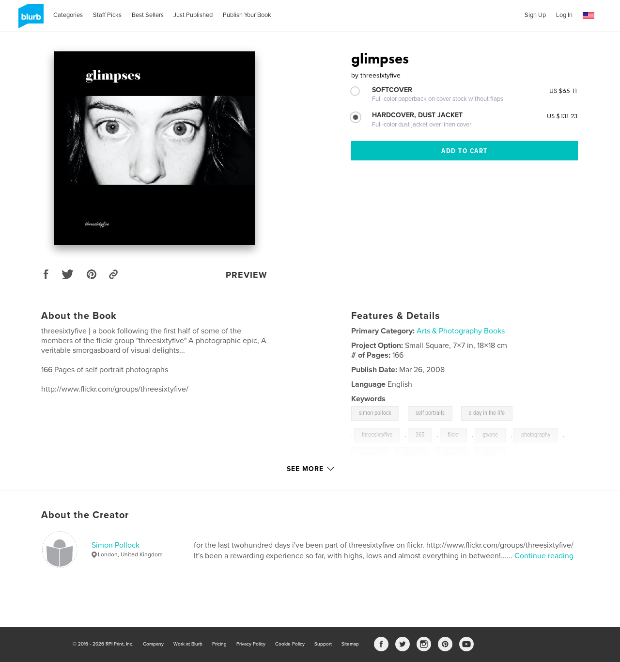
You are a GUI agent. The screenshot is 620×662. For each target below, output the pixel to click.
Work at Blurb (187, 644)
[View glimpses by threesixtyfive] (154, 148)
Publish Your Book (247, 15)
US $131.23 (562, 115)
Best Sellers (148, 15)
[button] (588, 16)
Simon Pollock (116, 545)
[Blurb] (29, 19)
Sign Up (535, 15)
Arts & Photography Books (461, 331)
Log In (564, 15)
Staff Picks (107, 15)
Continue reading (544, 556)
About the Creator (85, 515)
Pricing (219, 644)
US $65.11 (563, 90)
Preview (246, 274)
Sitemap (350, 644)
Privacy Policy (250, 644)
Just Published (193, 15)
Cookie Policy (290, 644)
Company (153, 644)
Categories (68, 15)
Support (323, 644)
